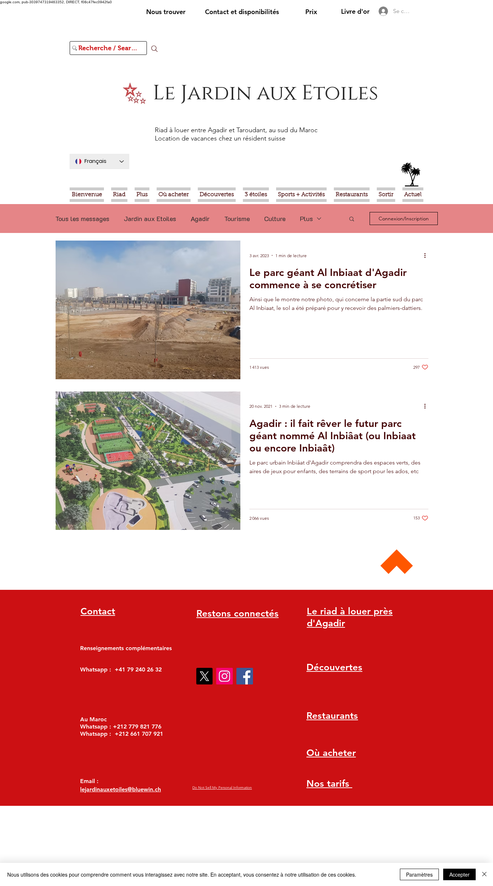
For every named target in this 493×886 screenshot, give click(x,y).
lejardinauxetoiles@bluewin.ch (120, 789)
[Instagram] (224, 676)
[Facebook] (244, 676)
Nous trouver (166, 12)
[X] (204, 676)
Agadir (200, 218)
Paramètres (419, 874)
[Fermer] (484, 874)
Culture (274, 218)
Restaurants (332, 715)
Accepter (459, 874)
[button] (351, 219)
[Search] (154, 48)
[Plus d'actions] (427, 255)
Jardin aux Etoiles (150, 218)
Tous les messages (82, 218)
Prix (311, 12)
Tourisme (237, 218)
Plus (306, 218)
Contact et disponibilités (242, 12)
